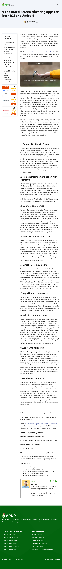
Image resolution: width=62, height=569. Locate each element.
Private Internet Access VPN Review (42, 549)
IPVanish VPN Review (38, 546)
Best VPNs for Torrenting (11, 546)
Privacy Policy (49, 559)
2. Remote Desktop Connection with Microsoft (9, 49)
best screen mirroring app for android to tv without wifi (40, 424)
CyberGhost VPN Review (39, 544)
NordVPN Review (37, 535)
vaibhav (33, 21)
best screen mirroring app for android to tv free (38, 52)
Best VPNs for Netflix (10, 544)
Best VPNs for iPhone (10, 541)
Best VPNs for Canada (10, 549)
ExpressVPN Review (38, 538)
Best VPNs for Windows (11, 538)
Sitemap (57, 559)
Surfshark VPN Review (38, 541)
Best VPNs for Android (10, 535)
